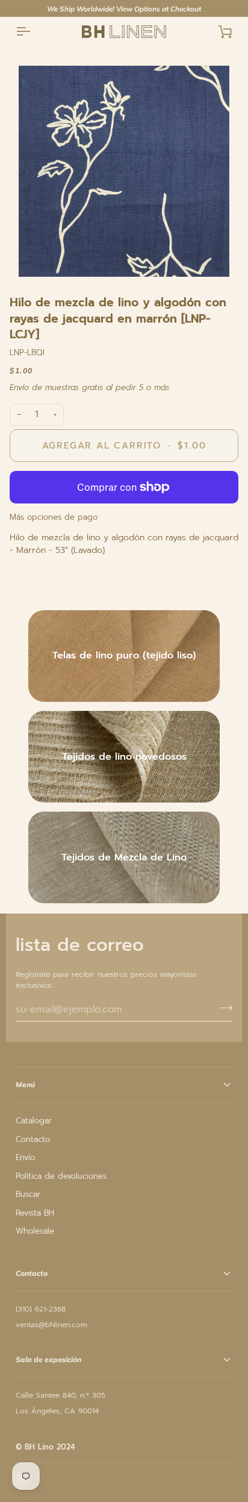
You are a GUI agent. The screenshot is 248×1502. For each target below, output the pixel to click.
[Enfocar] (124, 171)
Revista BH (35, 1213)
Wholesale (35, 1231)
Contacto (33, 1139)
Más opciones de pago (54, 517)
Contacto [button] (32, 1273)
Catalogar (34, 1120)
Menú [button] (25, 1084)
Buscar (28, 1194)
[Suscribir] (222, 1007)
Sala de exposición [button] (48, 1359)
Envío (25, 1157)
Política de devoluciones (61, 1176)
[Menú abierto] (34, 31)
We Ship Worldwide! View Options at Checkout (124, 8)
